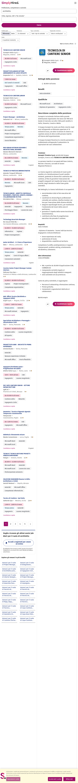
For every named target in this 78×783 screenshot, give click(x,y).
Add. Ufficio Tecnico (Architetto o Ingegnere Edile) (14, 297)
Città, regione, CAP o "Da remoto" (13, 16)
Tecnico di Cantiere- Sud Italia (14, 498)
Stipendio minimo (55, 31)
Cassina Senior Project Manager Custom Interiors (17, 269)
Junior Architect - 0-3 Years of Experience (17, 242)
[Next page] (30, 524)
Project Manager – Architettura (14, 117)
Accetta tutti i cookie (55, 779)
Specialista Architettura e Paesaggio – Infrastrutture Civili (17, 321)
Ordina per (5, 31)
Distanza (19, 31)
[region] (39, 776)
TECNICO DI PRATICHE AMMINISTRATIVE (16, 171)
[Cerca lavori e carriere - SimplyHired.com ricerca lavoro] (10, 3)
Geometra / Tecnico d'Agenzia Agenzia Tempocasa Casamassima (16, 412)
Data (3, 37)
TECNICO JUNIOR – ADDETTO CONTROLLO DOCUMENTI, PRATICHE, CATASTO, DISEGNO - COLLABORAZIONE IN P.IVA (18, 195)
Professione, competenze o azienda (14, 8)
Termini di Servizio (26, 548)
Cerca (39, 25)
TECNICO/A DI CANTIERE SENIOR (14, 50)
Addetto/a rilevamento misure (14, 435)
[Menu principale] (75, 3)
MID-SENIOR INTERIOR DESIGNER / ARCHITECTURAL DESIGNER (15, 148)
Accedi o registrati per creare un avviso (19, 543)
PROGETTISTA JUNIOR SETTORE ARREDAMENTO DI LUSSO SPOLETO (15, 72)
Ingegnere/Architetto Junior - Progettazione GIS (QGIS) (13, 367)
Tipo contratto (35, 31)
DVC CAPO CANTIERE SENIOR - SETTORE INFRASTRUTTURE (16, 386)
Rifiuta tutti (69, 779)
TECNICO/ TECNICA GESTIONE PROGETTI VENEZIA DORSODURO (16, 454)
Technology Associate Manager (14, 219)
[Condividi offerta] (48, 71)
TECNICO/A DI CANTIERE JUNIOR (14, 96)
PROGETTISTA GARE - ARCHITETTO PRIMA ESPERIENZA (17, 345)
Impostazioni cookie (13, 779)
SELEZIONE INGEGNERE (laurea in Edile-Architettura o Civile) (16, 480)
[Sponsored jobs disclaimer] (75, 44)
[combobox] (39, 11)
